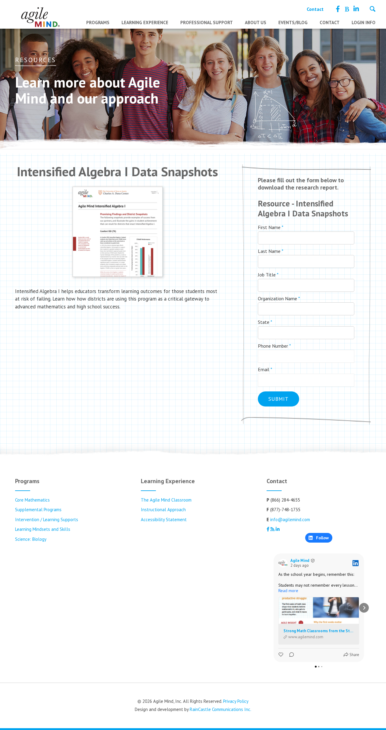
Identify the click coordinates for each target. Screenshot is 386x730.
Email (265, 369)
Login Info (363, 22)
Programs (97, 22)
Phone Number (274, 346)
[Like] (281, 654)
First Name (270, 227)
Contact (315, 9)
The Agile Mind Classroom (166, 500)
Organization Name (279, 298)
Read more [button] (288, 590)
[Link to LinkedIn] (356, 9)
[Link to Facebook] (338, 9)
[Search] (372, 9)
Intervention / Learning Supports (46, 519)
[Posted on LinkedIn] (355, 563)
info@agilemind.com (290, 519)
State (265, 322)
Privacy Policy (235, 701)
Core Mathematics (32, 500)
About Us (255, 22)
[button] (273, 608)
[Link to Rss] (346, 9)
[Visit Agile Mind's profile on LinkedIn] (283, 563)
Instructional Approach (163, 509)
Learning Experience (145, 22)
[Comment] (289, 654)
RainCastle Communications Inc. (220, 709)
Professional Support (206, 22)
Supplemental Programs (38, 509)
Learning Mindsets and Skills (42, 529)
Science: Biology (30, 539)
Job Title (268, 275)
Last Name (270, 251)
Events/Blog (293, 22)
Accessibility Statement (164, 519)
